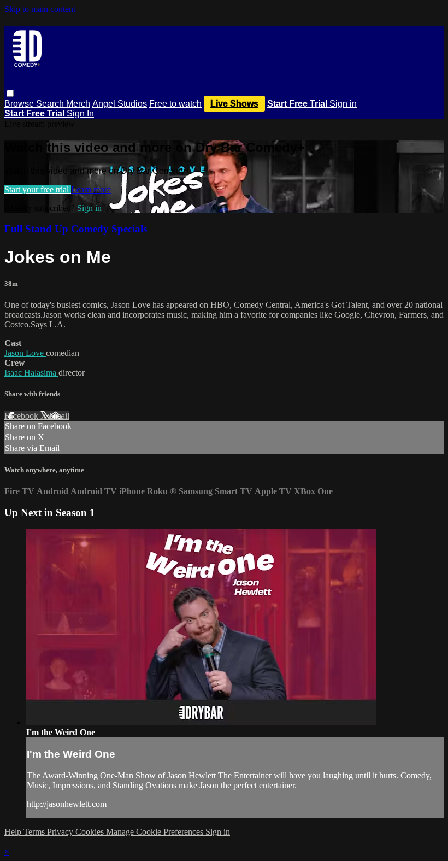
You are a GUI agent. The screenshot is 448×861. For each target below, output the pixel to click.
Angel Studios (119, 103)
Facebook (22, 415)
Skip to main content (39, 9)
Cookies (90, 831)
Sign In (80, 113)
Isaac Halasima (31, 372)
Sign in (343, 103)
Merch (78, 103)
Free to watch (175, 103)
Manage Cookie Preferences (155, 831)
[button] (10, 93)
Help (13, 831)
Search (51, 103)
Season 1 (75, 512)
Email (59, 415)
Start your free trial (37, 189)
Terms (35, 831)
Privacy (61, 831)
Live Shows (234, 103)
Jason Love (25, 353)
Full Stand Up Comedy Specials (75, 229)
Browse (20, 103)
